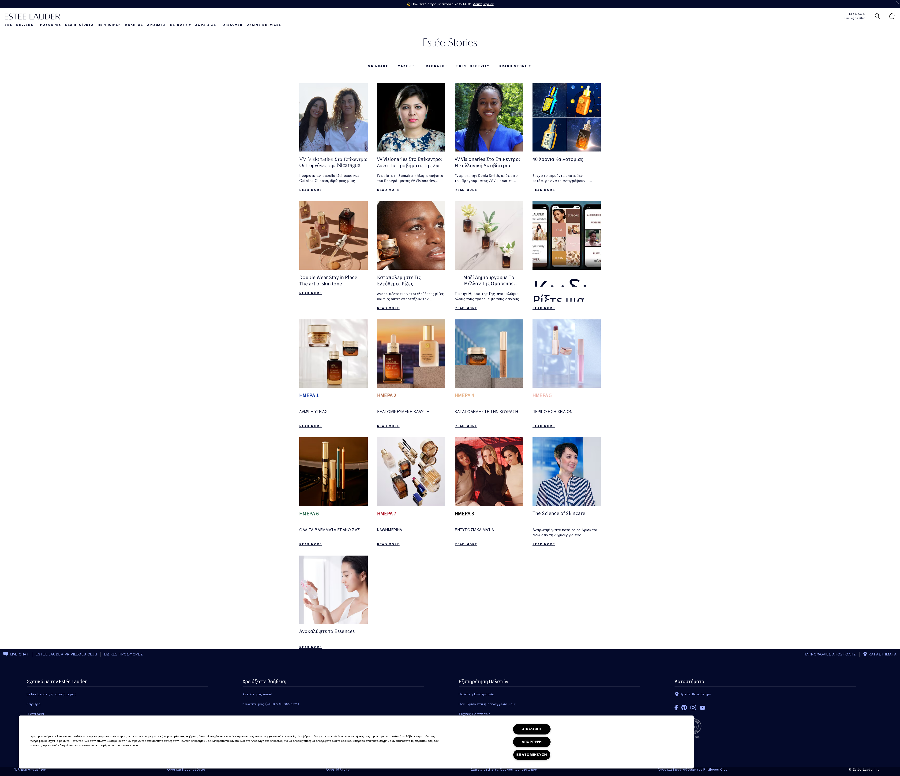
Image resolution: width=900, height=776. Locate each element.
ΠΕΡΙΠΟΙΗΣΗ (109, 25)
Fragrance (435, 66)
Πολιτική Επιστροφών (477, 694)
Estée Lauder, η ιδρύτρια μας (52, 694)
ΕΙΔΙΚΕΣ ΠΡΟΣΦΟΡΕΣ (123, 654)
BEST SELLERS (19, 25)
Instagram (693, 707)
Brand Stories (515, 66)
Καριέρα (34, 704)
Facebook (676, 707)
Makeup (406, 66)
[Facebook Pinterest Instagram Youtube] (765, 706)
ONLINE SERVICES (264, 25)
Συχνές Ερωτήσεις (475, 714)
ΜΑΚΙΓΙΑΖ (134, 25)
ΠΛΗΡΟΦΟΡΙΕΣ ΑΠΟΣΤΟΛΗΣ (830, 654)
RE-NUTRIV (180, 25)
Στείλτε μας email (257, 694)
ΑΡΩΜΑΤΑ (156, 25)
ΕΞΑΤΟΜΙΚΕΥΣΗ (531, 755)
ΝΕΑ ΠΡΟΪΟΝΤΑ (79, 25)
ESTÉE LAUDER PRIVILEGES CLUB (66, 654)
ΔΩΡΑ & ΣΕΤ (206, 25)
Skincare (378, 66)
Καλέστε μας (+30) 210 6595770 (271, 704)
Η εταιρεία (35, 714)
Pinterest (684, 707)
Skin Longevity (472, 66)
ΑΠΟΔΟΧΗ (531, 729)
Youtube (702, 708)
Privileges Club (854, 18)
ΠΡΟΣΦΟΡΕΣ (49, 25)
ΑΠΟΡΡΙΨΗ (532, 742)
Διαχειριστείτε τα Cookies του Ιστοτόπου (504, 769)
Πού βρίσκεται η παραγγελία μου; (487, 704)
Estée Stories (450, 42)
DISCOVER (232, 25)
